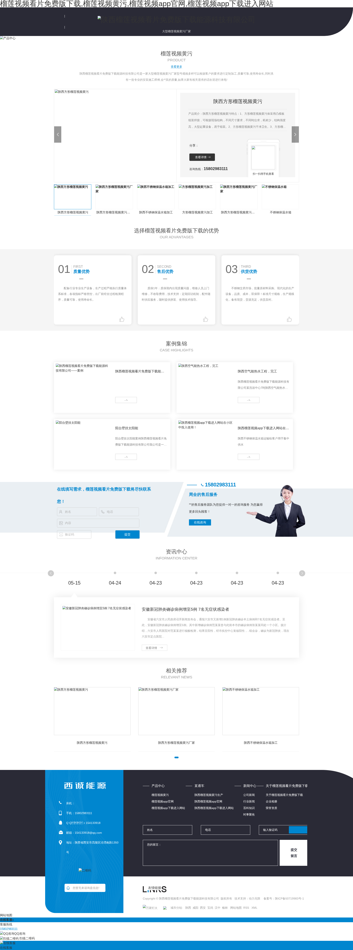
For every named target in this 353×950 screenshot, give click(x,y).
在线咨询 (200, 522)
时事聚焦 (249, 814)
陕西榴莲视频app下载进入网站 (214, 808)
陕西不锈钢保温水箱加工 (156, 212)
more (120, 400)
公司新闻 (249, 795)
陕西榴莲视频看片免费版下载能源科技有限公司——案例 (139, 372)
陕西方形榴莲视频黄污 (73, 212)
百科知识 (249, 808)
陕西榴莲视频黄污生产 (208, 795)
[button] (57, 134)
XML (254, 907)
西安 (203, 907)
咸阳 (195, 907)
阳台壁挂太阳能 (126, 428)
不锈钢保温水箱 (280, 212)
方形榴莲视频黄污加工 (197, 212)
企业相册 (271, 801)
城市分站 (176, 907)
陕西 (188, 907)
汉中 (217, 907)
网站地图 (236, 907)
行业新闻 (249, 801)
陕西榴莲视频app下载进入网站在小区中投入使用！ (263, 428)
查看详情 (201, 157)
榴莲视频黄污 (160, 795)
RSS (246, 907)
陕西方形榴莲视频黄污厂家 (114, 212)
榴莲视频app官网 (163, 801)
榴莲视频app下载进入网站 (168, 808)
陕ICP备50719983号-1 (289, 898)
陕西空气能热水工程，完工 (257, 371)
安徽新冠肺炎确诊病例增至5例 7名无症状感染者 (185, 609)
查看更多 (176, 66)
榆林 (225, 907)
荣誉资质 (271, 808)
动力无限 (254, 898)
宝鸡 (210, 907)
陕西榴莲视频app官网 (208, 801)
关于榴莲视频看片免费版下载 (284, 795)
